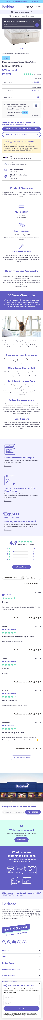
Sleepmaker (27, 915)
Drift (32, 915)
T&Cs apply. (29, 150)
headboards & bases (30, 913)
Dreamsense (13, 917)
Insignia (22, 917)
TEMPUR (37, 915)
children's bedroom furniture (15, 913)
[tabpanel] (21, 36)
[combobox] (32, 583)
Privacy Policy (26, 1015)
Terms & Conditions (17, 1015)
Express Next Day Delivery (23, 12)
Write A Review (21, 567)
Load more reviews (21, 758)
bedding (33, 910)
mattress (27, 910)
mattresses (5, 915)
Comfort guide (36, 87)
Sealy (21, 915)
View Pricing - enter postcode (21, 129)
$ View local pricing (9, 71)
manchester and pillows (11, 918)
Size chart (38, 78)
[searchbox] (11, 578)
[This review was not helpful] (38, 618)
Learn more (35, 115)
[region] (21, 549)
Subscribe (21, 839)
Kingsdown (5, 917)
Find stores (33, 812)
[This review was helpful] (34, 618)
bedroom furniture (7, 911)
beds (33, 911)
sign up (22, 1008)
